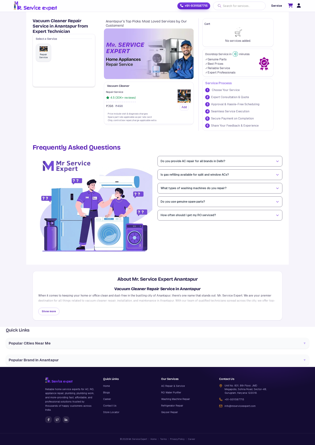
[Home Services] (35, 5)
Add (184, 107)
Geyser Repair (169, 412)
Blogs (106, 392)
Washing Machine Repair (175, 399)
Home (106, 386)
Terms (163, 439)
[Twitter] (57, 419)
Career (107, 399)
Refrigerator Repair (172, 405)
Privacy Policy (177, 439)
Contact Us (109, 405)
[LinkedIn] (66, 419)
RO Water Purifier (171, 392)
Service (276, 5)
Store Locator (111, 412)
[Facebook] (48, 419)
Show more (49, 311)
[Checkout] (290, 6)
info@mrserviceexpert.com (240, 406)
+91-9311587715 (196, 6)
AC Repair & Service (173, 386)
